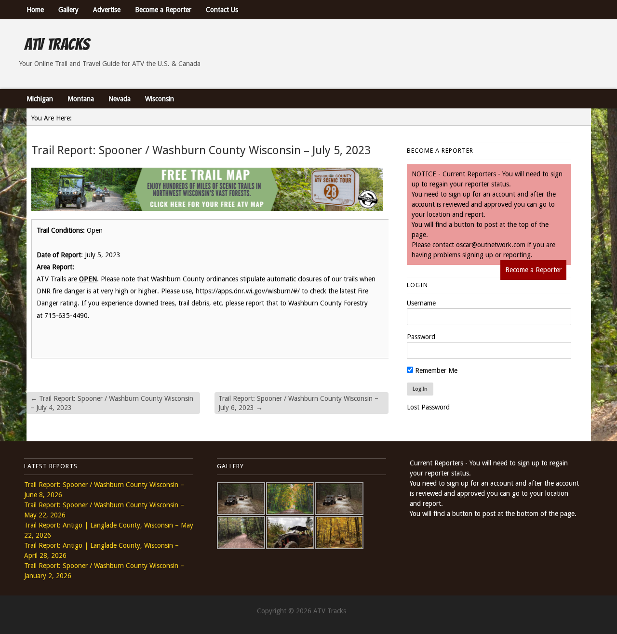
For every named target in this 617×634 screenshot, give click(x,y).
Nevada (119, 99)
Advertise (107, 9)
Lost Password (428, 407)
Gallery (68, 9)
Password (421, 337)
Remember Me (435, 370)
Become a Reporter (163, 9)
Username (421, 303)
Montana (80, 99)
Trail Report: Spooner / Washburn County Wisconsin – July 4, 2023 (111, 403)
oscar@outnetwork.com (490, 245)
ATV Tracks (56, 44)
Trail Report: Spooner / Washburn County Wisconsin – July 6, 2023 (298, 403)
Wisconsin (159, 99)
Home (35, 9)
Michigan (40, 99)
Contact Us (222, 9)
